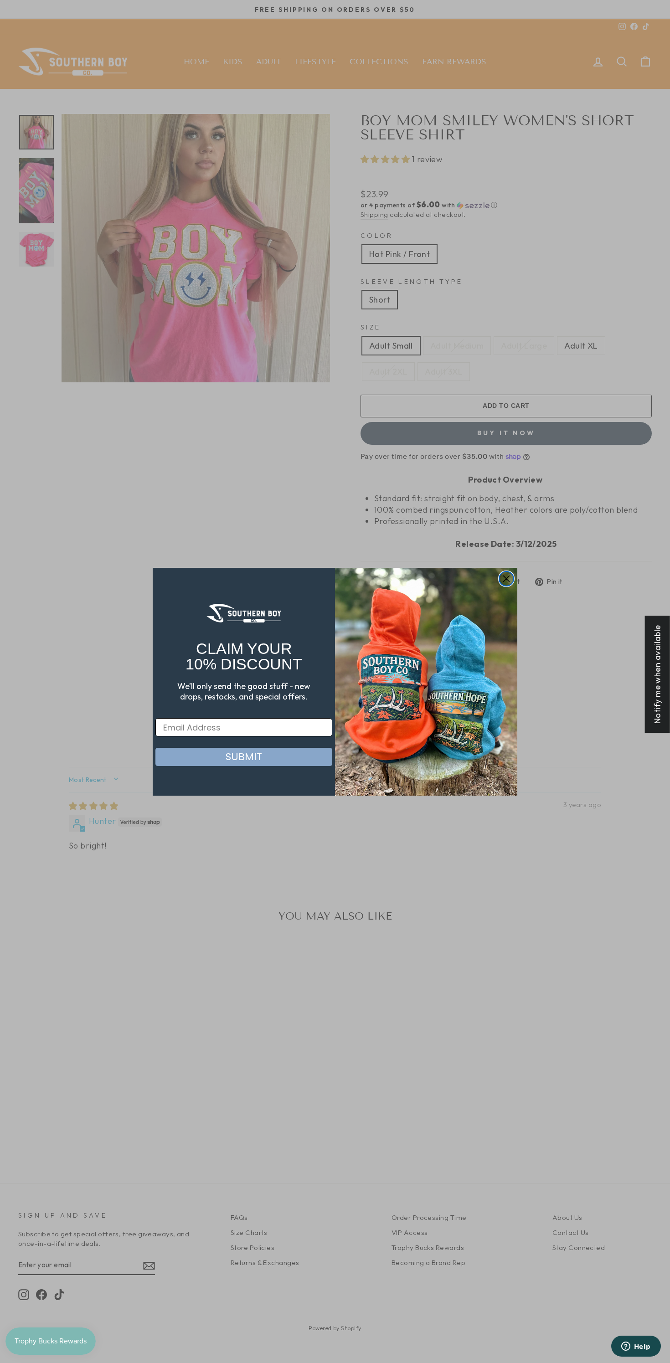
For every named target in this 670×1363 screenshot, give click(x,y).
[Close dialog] (506, 578)
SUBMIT (244, 757)
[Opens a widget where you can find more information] (636, 1347)
